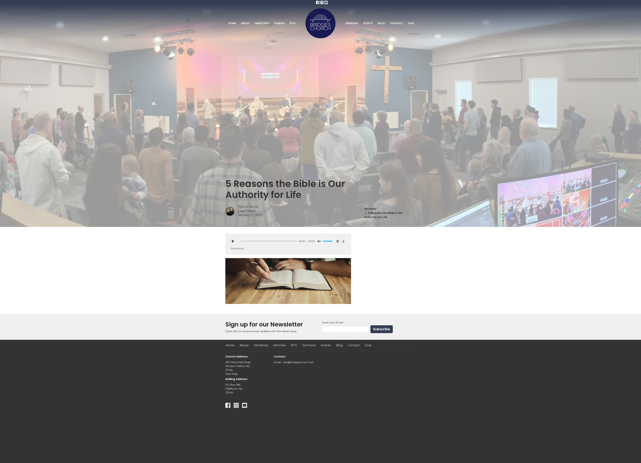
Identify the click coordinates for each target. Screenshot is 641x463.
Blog (381, 23)
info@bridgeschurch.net (298, 362)
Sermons (352, 23)
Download (237, 248)
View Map (231, 373)
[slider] (267, 241)
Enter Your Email (332, 322)
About (245, 23)
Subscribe (381, 329)
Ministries (262, 23)
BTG (292, 23)
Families (279, 23)
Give (411, 23)
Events (368, 23)
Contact (396, 23)
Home (232, 23)
